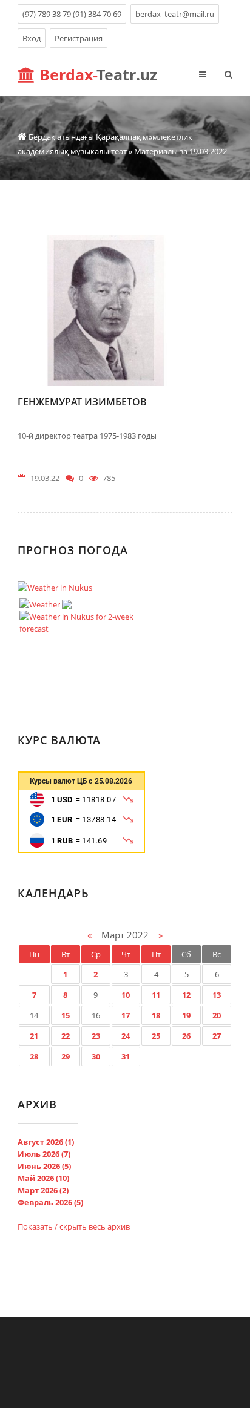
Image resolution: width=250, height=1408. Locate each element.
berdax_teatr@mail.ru (174, 13)
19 (186, 1015)
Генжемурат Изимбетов (82, 401)
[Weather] (45, 601)
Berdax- (96, 74)
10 (125, 994)
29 (65, 1056)
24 (125, 1035)
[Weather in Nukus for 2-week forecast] (87, 619)
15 (65, 1015)
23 (96, 1035)
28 (34, 1056)
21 (34, 1035)
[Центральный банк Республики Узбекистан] (81, 850)
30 (96, 1056)
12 (186, 994)
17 (125, 1015)
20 (216, 1015)
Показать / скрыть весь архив (74, 1226)
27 (216, 1035)
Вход (31, 38)
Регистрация (79, 38)
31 (125, 1056)
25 (156, 1035)
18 (156, 1015)
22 (65, 1035)
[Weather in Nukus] (55, 587)
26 (186, 1035)
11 (156, 994)
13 (216, 994)
